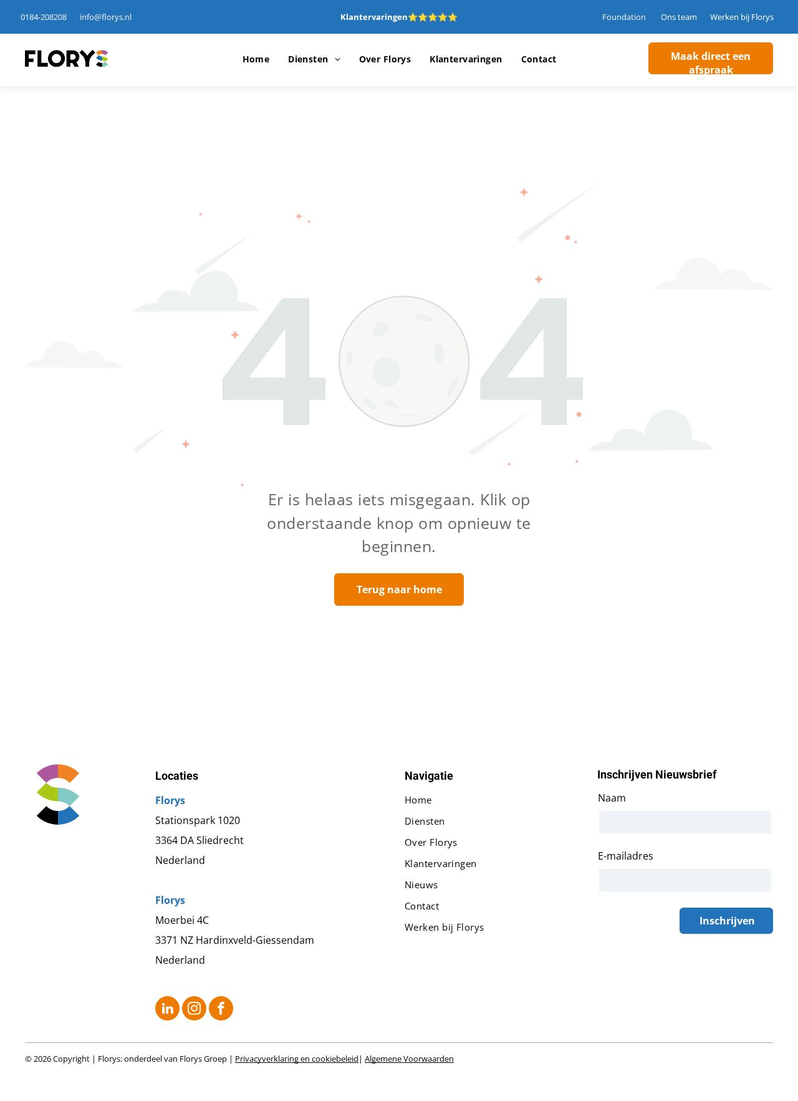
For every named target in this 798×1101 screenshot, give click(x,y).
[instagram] (194, 1010)
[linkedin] (167, 1010)
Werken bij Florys (742, 16)
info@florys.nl (106, 16)
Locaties (176, 775)
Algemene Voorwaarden (409, 1058)
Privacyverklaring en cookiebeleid (296, 1058)
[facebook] (221, 1010)
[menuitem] (256, 59)
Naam (612, 798)
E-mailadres (625, 856)
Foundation (624, 16)
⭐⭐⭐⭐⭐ (433, 16)
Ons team (679, 16)
